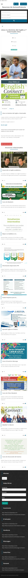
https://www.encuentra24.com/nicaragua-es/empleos (13, 547)
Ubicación (4, 492)
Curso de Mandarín (7, 202)
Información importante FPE (10, 265)
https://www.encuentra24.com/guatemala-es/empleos (13, 514)
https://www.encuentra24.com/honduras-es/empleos (13, 536)
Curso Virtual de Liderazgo (10, 361)
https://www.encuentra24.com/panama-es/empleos (13, 570)
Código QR (11, 108)
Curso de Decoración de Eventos (11, 457)
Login (17, 4)
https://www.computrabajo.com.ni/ (9, 545)
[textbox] (6, 15)
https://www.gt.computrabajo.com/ (9, 512)
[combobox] (14, 15)
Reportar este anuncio (7, 144)
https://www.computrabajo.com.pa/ (10, 568)
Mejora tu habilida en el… (9, 234)
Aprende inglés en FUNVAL (10, 329)
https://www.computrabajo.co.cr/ (9, 557)
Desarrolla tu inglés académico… (11, 170)
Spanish (4, 478)
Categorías (4, 487)
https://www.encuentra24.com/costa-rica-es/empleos (13, 558)
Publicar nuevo (23, 4)
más (24, 180)
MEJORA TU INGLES (8, 425)
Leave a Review (14, 49)
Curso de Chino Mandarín (9, 393)
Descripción (4, 108)
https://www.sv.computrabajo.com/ (9, 523)
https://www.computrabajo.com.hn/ (10, 534)
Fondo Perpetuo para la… (9, 297)
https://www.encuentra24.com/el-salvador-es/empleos (13, 525)
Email (3, 497)
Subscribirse (5, 503)
